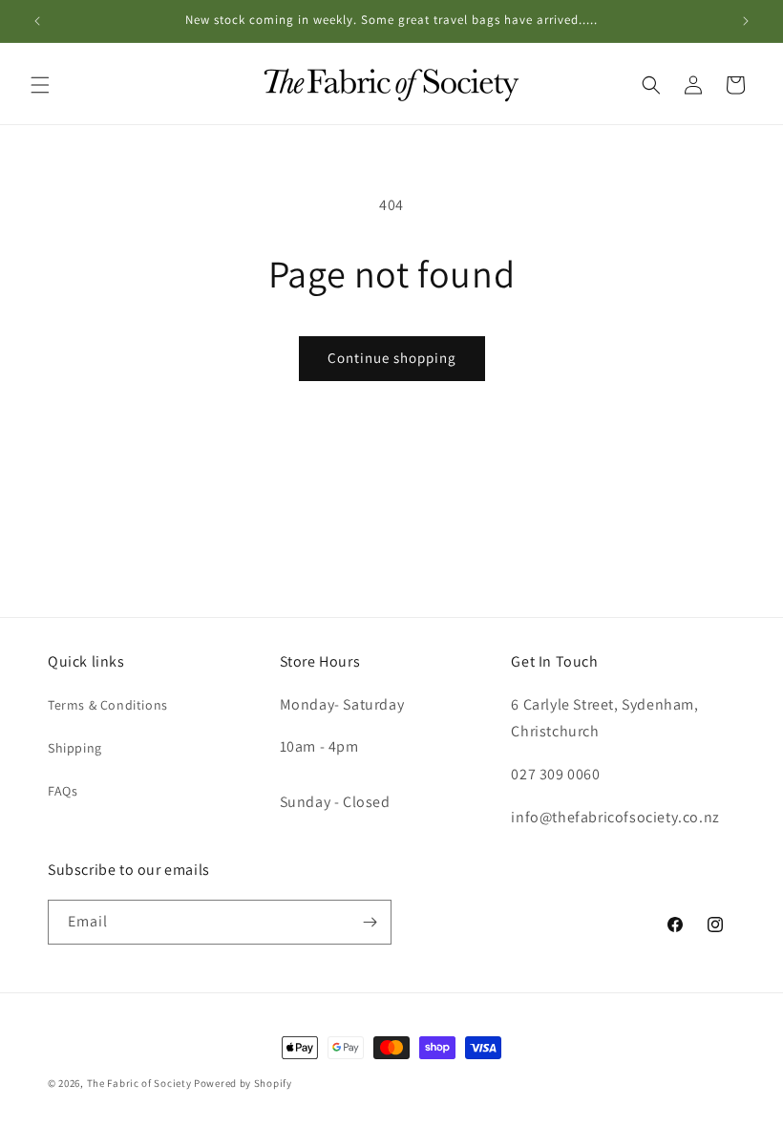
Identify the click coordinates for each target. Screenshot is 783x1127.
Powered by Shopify (243, 1083)
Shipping (75, 747)
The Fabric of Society (139, 1083)
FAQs (62, 790)
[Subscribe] (370, 922)
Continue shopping (392, 358)
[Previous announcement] (37, 21)
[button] (40, 85)
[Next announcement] (746, 21)
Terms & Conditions (108, 704)
